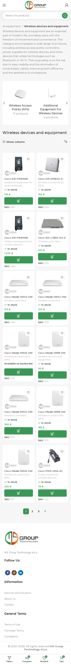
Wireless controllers (49, 241)
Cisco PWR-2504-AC (50, 471)
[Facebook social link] (7, 572)
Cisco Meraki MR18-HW (51, 352)
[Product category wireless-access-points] (20, 101)
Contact (9, 604)
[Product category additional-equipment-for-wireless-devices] (50, 103)
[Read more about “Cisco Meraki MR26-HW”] (18, 372)
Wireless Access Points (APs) (50, 184)
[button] (18, 201)
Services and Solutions (17, 593)
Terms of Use (12, 624)
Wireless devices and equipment (50, 358)
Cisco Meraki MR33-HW (18, 296)
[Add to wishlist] (28, 159)
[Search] (65, 15)
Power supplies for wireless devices (48, 476)
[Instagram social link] (14, 572)
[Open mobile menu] (4, 5)
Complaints (11, 636)
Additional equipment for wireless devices (18, 184)
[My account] (66, 5)
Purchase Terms (14, 630)
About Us (10, 598)
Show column (15, 141)
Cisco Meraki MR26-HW (18, 352)
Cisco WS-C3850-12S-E (52, 237)
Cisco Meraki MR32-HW (52, 296)
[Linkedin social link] (20, 572)
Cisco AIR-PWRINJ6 (16, 178)
